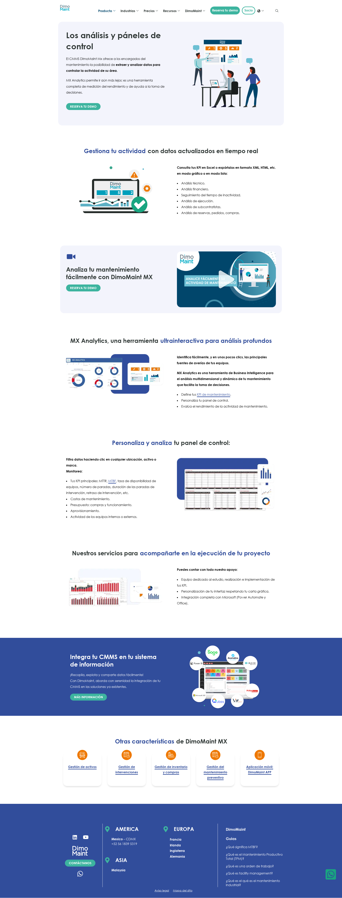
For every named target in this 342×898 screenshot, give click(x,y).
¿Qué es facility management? (249, 873)
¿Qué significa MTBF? (242, 847)
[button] (277, 11)
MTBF (112, 481)
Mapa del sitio (182, 890)
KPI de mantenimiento (213, 394)
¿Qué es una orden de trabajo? (250, 866)
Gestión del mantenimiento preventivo (215, 772)
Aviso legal (162, 890)
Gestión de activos (82, 767)
